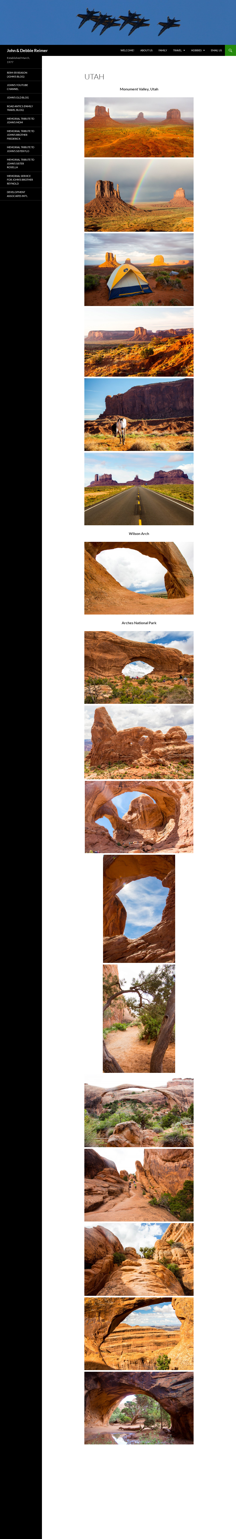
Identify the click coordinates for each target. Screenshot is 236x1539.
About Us (146, 50)
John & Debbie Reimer (27, 50)
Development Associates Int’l (17, 194)
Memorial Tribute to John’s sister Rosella (20, 163)
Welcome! (127, 50)
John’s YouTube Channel (17, 87)
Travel (177, 50)
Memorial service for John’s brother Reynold (20, 179)
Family (163, 50)
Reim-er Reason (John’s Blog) (17, 74)
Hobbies (196, 50)
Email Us (216, 50)
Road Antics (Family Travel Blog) (20, 108)
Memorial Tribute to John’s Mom (20, 120)
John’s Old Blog (18, 97)
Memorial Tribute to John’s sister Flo (20, 149)
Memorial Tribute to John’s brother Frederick (20, 135)
